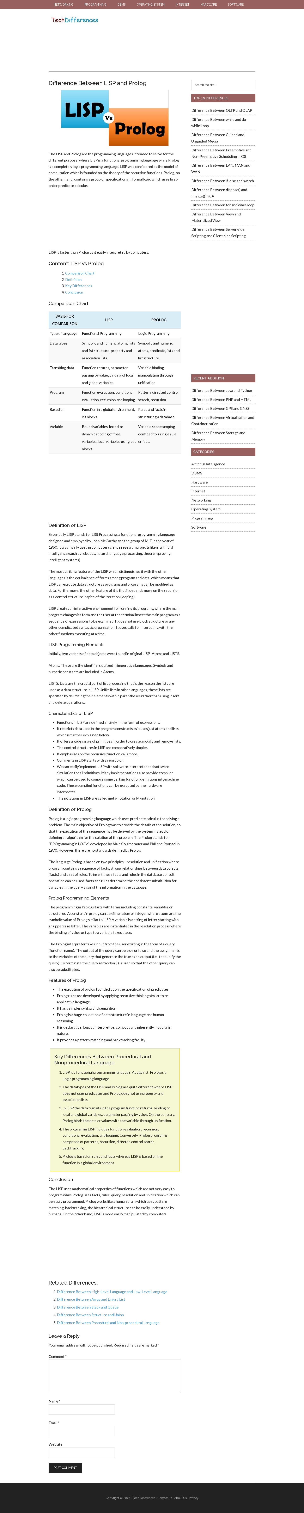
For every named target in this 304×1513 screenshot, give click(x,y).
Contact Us (164, 1498)
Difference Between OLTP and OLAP (221, 110)
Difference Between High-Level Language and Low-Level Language (112, 1291)
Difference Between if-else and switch (222, 180)
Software (198, 527)
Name (54, 1401)
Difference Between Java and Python (221, 390)
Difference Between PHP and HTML (221, 399)
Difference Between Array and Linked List (91, 1299)
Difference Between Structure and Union (90, 1314)
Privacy (194, 1498)
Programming (202, 518)
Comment (58, 1356)
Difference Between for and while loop (222, 205)
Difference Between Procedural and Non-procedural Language (108, 1322)
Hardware (199, 482)
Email (54, 1422)
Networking (201, 500)
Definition (73, 279)
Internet (198, 491)
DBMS (196, 473)
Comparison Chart (80, 273)
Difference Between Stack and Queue (88, 1307)
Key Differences (78, 285)
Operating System (205, 509)
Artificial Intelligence (208, 464)
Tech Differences (74, 20)
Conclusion (74, 292)
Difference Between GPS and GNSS (220, 408)
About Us (180, 1498)
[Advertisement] (176, 40)
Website (55, 1444)
